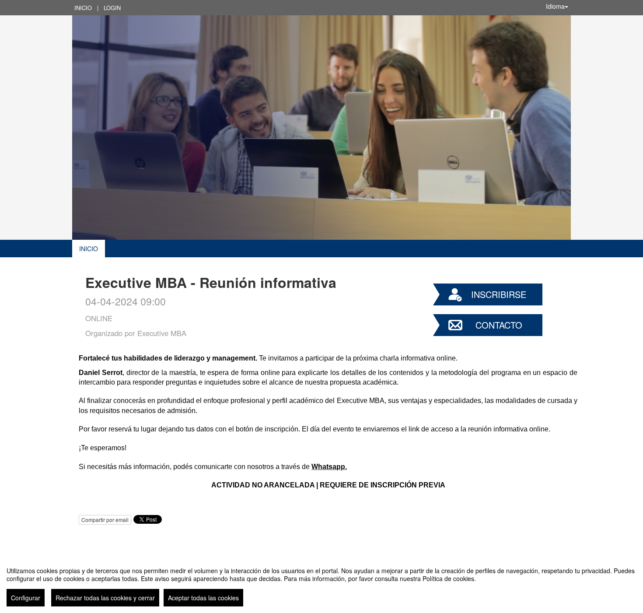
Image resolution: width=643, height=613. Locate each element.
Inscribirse (498, 294)
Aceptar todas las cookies (203, 597)
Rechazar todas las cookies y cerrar (105, 597)
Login (112, 8)
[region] (321, 583)
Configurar (25, 597)
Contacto (498, 325)
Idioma (555, 6)
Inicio (83, 8)
